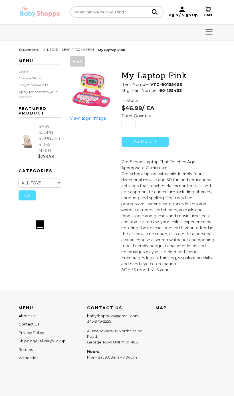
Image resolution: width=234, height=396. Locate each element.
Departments (29, 50)
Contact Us (29, 324)
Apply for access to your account (38, 94)
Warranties (28, 357)
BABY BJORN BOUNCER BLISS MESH (49, 138)
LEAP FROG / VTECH (78, 50)
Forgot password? (33, 85)
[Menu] (209, 33)
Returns (26, 349)
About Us (27, 315)
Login (23, 71)
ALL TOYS (51, 50)
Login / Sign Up (182, 15)
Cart (208, 15)
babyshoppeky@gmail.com (113, 315)
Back (77, 61)
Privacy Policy (31, 332)
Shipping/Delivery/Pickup (42, 341)
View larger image (88, 118)
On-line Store (30, 78)
